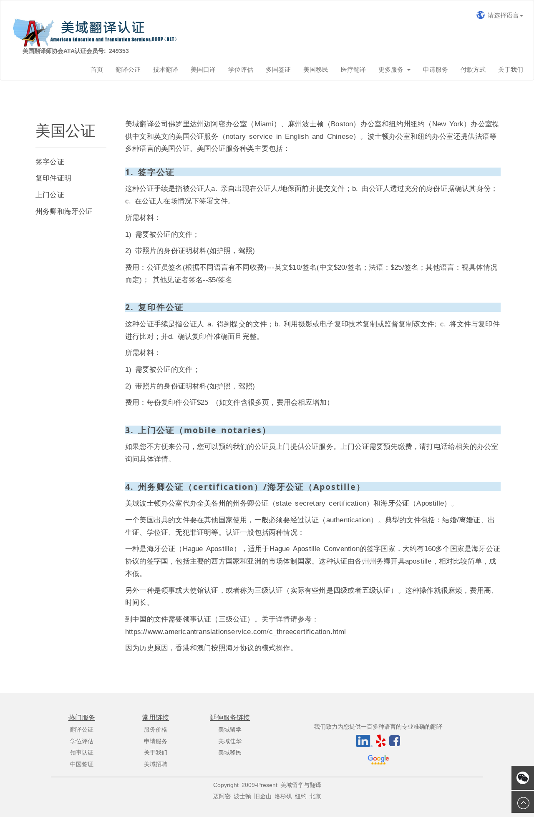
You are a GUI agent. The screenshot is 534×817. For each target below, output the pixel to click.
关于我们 (510, 69)
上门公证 (49, 194)
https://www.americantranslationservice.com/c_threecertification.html (235, 631)
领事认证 (81, 752)
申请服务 (435, 69)
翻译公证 (128, 69)
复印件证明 (53, 178)
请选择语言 (502, 15)
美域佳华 (230, 741)
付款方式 (473, 69)
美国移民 (315, 69)
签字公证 (49, 161)
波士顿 (242, 796)
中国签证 (81, 764)
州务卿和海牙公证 (64, 211)
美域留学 (230, 730)
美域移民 (230, 752)
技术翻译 (165, 69)
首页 (97, 69)
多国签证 (278, 69)
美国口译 (203, 69)
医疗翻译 (353, 69)
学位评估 (240, 69)
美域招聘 (155, 764)
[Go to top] (522, 802)
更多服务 (392, 69)
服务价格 (155, 730)
